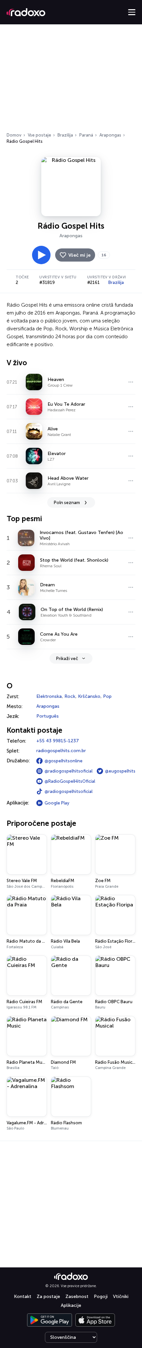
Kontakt (22, 1296)
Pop (107, 696)
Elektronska (49, 696)
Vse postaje (39, 135)
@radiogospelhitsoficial (68, 771)
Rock (69, 696)
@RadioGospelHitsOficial (70, 781)
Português (47, 716)
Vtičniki (120, 1296)
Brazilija (65, 135)
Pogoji (101, 1296)
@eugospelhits (120, 771)
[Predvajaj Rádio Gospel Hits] (41, 255)
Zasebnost (77, 1296)
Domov (14, 135)
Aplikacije (71, 1305)
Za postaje (48, 1296)
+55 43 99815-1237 (57, 741)
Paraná (86, 135)
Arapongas (110, 135)
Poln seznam (67, 502)
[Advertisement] (71, 80)
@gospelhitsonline (64, 760)
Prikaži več (67, 658)
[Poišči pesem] (130, 382)
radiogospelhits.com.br (61, 750)
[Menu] (131, 12)
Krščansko (89, 696)
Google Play (57, 803)
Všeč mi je (79, 255)
